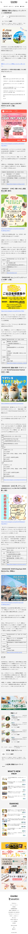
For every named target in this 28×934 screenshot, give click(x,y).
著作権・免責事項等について (14, 910)
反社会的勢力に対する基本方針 (14, 912)
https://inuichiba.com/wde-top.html (14, 652)
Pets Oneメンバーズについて (14, 914)
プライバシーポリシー (14, 905)
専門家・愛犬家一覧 (14, 919)
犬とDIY (5, 747)
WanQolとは (14, 903)
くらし (24, 789)
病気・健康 (24, 822)
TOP (2, 747)
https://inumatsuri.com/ (12, 272)
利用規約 (14, 906)
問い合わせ (14, 917)
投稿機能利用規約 (14, 908)
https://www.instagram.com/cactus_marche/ (16, 564)
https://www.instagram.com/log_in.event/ (16, 183)
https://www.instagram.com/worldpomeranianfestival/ (15, 479)
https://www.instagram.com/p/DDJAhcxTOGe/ (12, 311)
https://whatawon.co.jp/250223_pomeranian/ (12, 403)
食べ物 (24, 816)
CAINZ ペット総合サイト (14, 915)
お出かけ (3, 17)
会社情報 (14, 923)
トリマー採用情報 (14, 921)
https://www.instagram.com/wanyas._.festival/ (17, 363)
